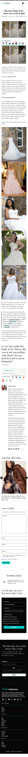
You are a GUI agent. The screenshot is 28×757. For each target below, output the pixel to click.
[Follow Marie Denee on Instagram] (14, 449)
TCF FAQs (3, 710)
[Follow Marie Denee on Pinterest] (18, 449)
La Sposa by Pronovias (14, 319)
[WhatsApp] (19, 43)
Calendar (3, 734)
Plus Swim (3, 731)
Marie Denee (5, 16)
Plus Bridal (3, 733)
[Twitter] (6, 699)
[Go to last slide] (1, 478)
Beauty (3, 719)
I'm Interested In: (8, 614)
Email (4, 544)
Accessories (4, 745)
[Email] (22, 43)
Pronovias (6, 325)
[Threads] (12, 699)
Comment (5, 515)
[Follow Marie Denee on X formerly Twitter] (11, 449)
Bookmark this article (9, 370)
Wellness (3, 724)
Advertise (3, 708)
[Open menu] (25, 3)
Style (14, 8)
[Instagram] (9, 699)
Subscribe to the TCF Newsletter (10, 559)
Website (4, 551)
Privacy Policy (19, 751)
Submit (14, 675)
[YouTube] (15, 699)
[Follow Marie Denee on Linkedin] (16, 449)
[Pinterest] (16, 43)
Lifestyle (3, 722)
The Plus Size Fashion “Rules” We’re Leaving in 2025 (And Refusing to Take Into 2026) (14, 498)
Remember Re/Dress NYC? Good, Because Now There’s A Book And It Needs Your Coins (16, 582)
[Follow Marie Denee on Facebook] (9, 449)
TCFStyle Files (4, 746)
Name (4, 538)
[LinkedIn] (9, 43)
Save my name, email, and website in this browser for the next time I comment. (14, 556)
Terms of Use (13, 751)
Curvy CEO (3, 725)
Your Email (6, 608)
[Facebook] (3, 43)
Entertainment (4, 721)
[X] (6, 43)
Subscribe (14, 627)
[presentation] (14, 477)
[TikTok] (21, 699)
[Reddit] (13, 43)
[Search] (24, 568)
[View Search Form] (23, 3)
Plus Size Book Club (5, 736)
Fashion (3, 742)
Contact (3, 711)
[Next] (26, 478)
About (2, 707)
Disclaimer (8, 751)
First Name (6, 601)
